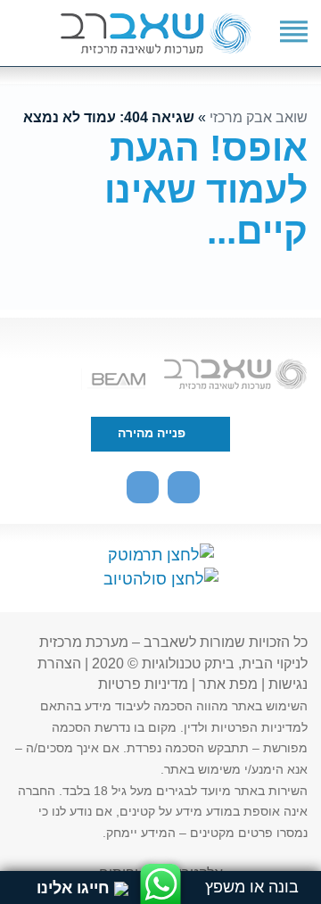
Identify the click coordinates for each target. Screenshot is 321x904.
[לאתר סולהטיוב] (160, 579)
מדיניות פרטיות (143, 684)
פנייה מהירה (153, 433)
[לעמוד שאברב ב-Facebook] (143, 487)
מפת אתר (228, 684)
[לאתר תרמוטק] (161, 555)
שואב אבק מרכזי (259, 117)
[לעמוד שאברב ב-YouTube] (184, 487)
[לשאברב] (155, 36)
